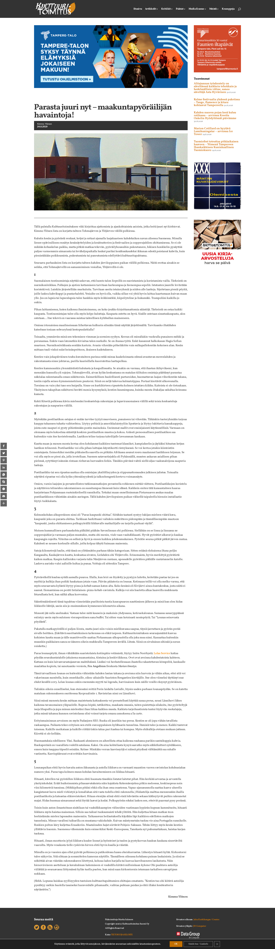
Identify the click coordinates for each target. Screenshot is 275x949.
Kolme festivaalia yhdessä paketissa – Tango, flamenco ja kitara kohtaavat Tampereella (217, 102)
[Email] (3, 496)
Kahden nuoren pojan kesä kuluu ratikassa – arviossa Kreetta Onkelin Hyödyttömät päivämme (215, 115)
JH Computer (199, 926)
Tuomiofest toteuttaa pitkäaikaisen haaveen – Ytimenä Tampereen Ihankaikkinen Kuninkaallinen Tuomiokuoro (216, 146)
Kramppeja (228, 9)
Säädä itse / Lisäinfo (198, 943)
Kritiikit (166, 9)
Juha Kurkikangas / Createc (206, 919)
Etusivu (138, 9)
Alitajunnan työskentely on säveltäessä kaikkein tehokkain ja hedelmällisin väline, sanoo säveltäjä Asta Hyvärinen (215, 88)
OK (176, 943)
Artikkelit (150, 9)
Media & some (196, 9)
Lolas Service (162, 653)
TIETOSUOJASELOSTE (122, 934)
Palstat (179, 9)
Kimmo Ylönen (44, 124)
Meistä (213, 9)
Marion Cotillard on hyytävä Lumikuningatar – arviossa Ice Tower (213, 131)
